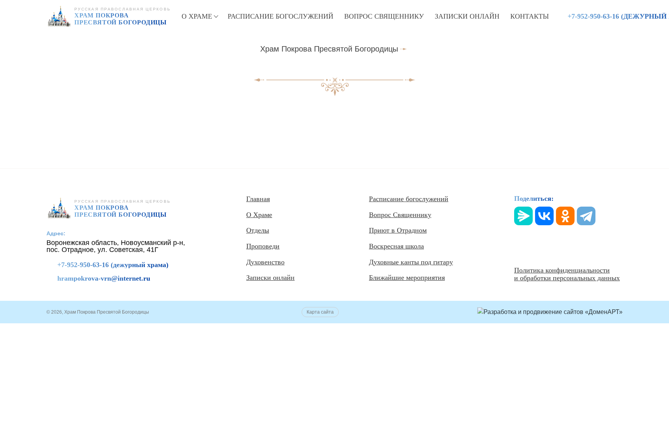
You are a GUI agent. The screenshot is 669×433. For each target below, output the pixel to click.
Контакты (529, 16)
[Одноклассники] (565, 216)
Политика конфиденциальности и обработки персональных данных (567, 274)
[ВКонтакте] (544, 216)
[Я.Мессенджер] (523, 216)
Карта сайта (320, 312)
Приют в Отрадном (398, 230)
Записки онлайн (467, 16)
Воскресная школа (396, 246)
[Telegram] (586, 216)
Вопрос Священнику (384, 16)
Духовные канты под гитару (411, 262)
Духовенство (265, 262)
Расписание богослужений (280, 16)
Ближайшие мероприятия (407, 277)
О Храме (197, 16)
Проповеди (263, 246)
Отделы (257, 230)
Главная (258, 199)
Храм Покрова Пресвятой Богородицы (329, 49)
